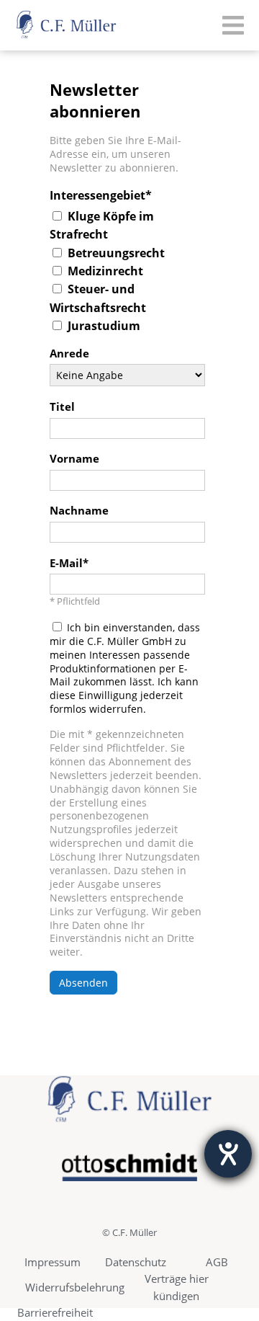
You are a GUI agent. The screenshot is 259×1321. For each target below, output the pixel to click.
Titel (62, 407)
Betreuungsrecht (116, 253)
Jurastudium (104, 326)
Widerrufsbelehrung (74, 1287)
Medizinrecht (105, 271)
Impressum (52, 1262)
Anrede (69, 354)
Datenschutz (135, 1262)
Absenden (83, 982)
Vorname (74, 459)
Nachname (79, 511)
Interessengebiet (97, 195)
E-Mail (66, 563)
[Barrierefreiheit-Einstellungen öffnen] (228, 1154)
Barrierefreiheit (55, 1312)
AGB (217, 1262)
